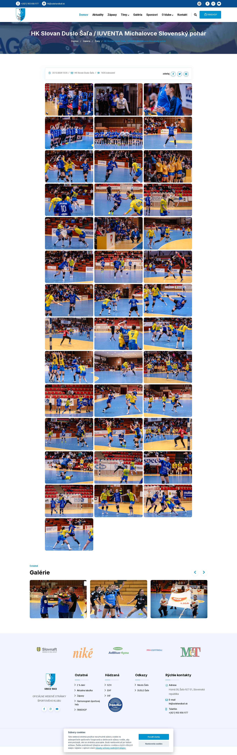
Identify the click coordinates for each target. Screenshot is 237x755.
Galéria (137, 14)
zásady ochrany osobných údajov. (110, 748)
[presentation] (195, 572)
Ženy (97, 41)
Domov (83, 14)
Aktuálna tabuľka (85, 690)
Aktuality (97, 14)
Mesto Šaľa (142, 685)
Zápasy (112, 14)
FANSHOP (212, 14)
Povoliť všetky (154, 737)
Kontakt (182, 14)
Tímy (124, 14)
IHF (109, 696)
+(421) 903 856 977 (30, 3)
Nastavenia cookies (153, 744)
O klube (167, 14)
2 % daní (81, 685)
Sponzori (152, 14)
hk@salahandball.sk (56, 3)
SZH (109, 685)
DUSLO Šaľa (143, 690)
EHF (109, 690)
